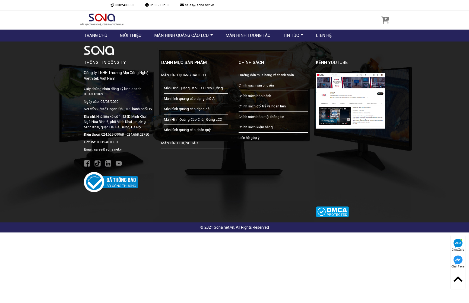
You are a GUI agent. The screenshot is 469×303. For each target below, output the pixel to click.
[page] (350, 100)
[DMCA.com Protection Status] (332, 208)
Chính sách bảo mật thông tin (261, 117)
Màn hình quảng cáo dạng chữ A (189, 99)
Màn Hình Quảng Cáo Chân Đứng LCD (193, 119)
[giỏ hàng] (385, 20)
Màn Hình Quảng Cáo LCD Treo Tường (193, 88)
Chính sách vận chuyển (256, 85)
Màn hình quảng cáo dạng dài (187, 109)
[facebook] (87, 163)
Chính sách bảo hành (255, 96)
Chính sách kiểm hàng (256, 127)
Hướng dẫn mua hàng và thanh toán (266, 75)
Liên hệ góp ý (249, 138)
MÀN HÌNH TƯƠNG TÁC (179, 143)
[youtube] (119, 163)
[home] (102, 20)
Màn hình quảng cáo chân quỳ (187, 130)
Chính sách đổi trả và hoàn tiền (262, 106)
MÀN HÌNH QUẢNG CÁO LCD (183, 75)
